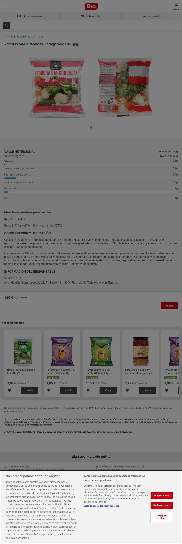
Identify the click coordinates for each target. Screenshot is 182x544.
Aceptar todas (161, 495)
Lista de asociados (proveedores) (101, 505)
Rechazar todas (161, 505)
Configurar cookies (161, 517)
